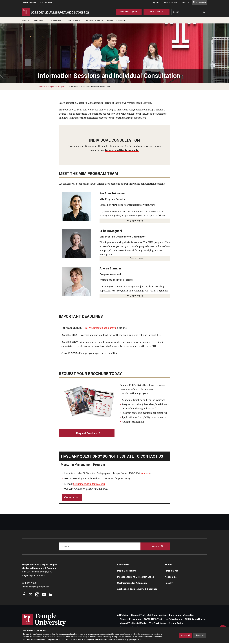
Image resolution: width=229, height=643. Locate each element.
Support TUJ (156, 2)
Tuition (168, 564)
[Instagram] (37, 594)
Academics (56, 20)
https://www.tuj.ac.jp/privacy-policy (125, 639)
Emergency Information (181, 615)
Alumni (110, 20)
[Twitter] (30, 594)
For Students (74, 20)
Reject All (200, 635)
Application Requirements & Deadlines (137, 589)
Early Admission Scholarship (100, 327)
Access (145, 473)
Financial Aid (171, 570)
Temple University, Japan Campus (37, 2)
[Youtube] (44, 594)
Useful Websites (173, 619)
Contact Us (185, 2)
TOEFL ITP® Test (153, 619)
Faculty (169, 583)
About (24, 20)
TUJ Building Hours (195, 619)
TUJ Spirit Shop (157, 623)
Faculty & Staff (93, 20)
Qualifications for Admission (132, 583)
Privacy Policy (175, 623)
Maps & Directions (171, 2)
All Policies (122, 615)
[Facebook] (24, 594)
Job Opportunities (156, 615)
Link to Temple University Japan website (48, 622)
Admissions (39, 20)
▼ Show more (135, 220)
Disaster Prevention (130, 619)
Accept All (185, 635)
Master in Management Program (51, 87)
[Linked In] (50, 594)
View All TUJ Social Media (133, 623)
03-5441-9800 (29, 583)
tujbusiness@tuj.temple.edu (122, 149)
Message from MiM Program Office (135, 577)
